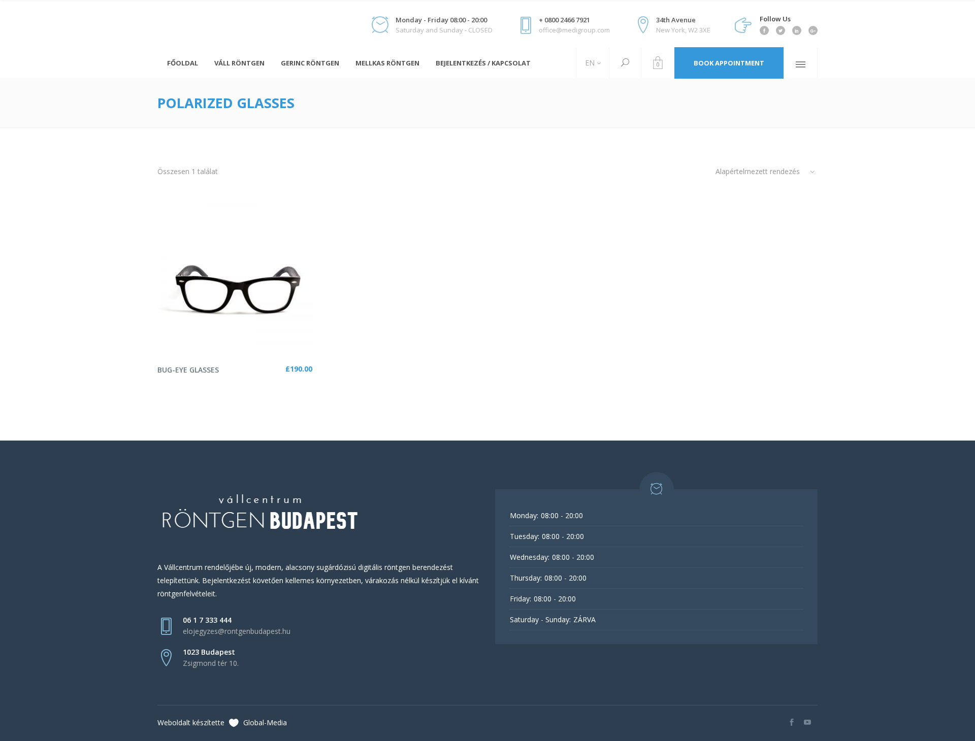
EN (589, 63)
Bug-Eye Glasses (188, 370)
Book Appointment (729, 63)
